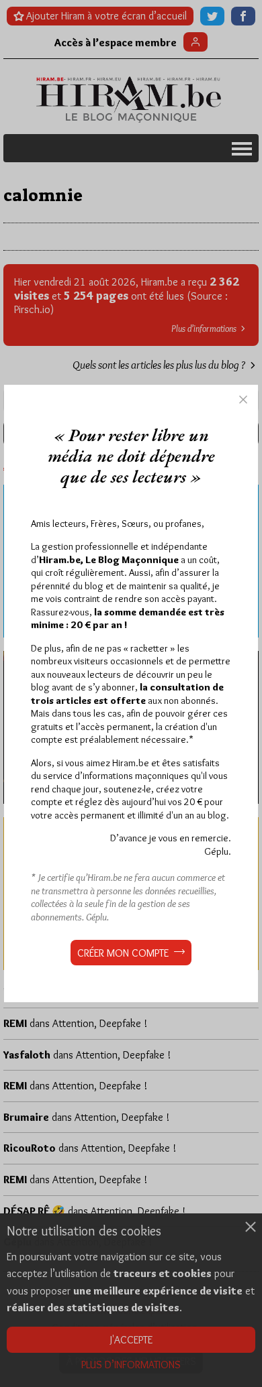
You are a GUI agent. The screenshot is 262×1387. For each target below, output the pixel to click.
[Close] (243, 399)
